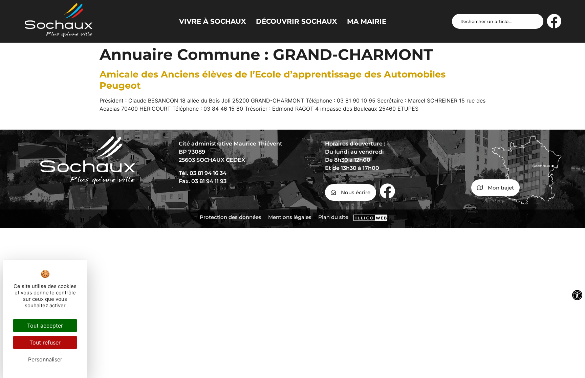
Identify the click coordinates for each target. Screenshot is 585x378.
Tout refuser (45, 342)
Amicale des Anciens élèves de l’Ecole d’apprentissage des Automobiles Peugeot (273, 80)
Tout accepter (45, 325)
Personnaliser (45, 359)
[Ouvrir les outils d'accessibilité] (577, 295)
